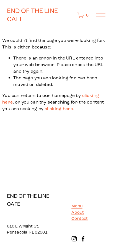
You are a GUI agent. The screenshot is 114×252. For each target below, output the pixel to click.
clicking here (59, 108)
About (77, 212)
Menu (76, 206)
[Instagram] (74, 239)
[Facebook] (83, 239)
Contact (79, 218)
